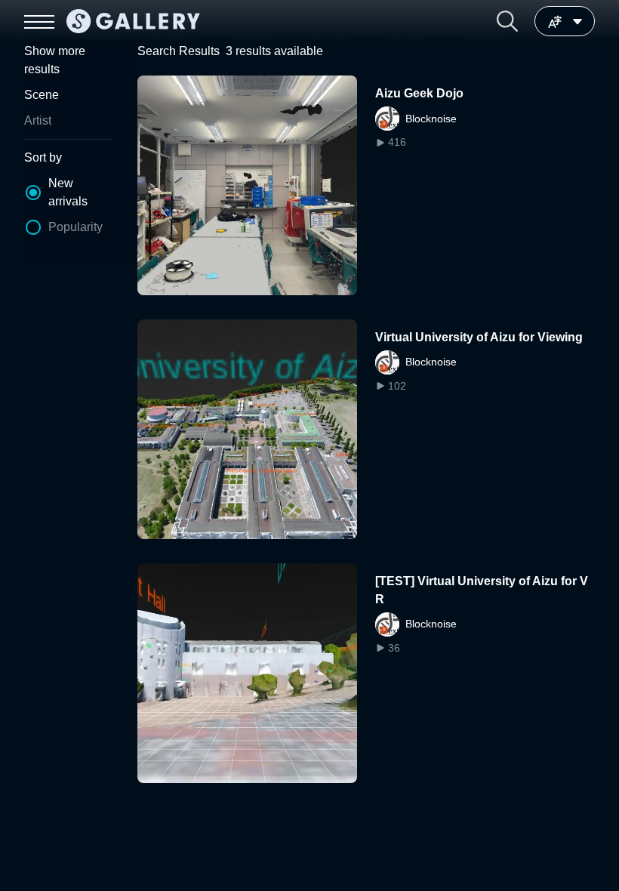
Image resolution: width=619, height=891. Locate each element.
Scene (41, 94)
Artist (37, 120)
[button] (507, 21)
